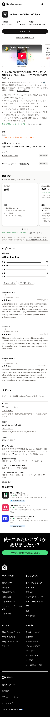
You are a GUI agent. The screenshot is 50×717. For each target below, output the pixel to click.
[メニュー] (46, 4)
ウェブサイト (7, 428)
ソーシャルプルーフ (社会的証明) (15, 164)
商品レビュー (31, 592)
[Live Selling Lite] (25, 229)
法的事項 (29, 660)
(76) (23, 24)
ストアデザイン (8, 601)
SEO (27, 606)
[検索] (42, 4)
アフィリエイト (32, 655)
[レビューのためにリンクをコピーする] (15, 292)
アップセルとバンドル (35, 597)
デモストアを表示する (25, 37)
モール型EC (30, 587)
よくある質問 (7, 410)
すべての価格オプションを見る (37, 240)
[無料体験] (22, 229)
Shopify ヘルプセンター (12, 632)
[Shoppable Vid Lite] (24, 229)
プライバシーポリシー (11, 407)
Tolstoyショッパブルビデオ (20, 505)
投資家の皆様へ (32, 641)
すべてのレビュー (26, 283)
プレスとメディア (33, 646)
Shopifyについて (33, 632)
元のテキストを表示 (35, 124)
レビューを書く (9, 283)
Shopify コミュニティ (11, 641)
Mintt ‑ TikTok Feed (17, 493)
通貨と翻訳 (30, 615)
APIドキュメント (9, 637)
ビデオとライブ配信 (10, 155)
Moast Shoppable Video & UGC (22, 516)
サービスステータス (34, 665)
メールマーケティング (35, 601)
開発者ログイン (8, 685)
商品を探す (6, 587)
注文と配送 (6, 597)
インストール (25, 31)
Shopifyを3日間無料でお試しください (25, 553)
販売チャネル (7, 583)
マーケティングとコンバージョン (13, 607)
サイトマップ (7, 703)
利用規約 (5, 691)
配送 (27, 611)
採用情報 (29, 637)
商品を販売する (8, 592)
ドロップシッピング (34, 583)
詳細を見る (6, 482)
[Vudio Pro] (27, 229)
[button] (25, 497)
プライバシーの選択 (10, 709)
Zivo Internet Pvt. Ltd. (37, 24)
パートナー (30, 651)
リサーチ (5, 646)
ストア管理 (6, 613)
